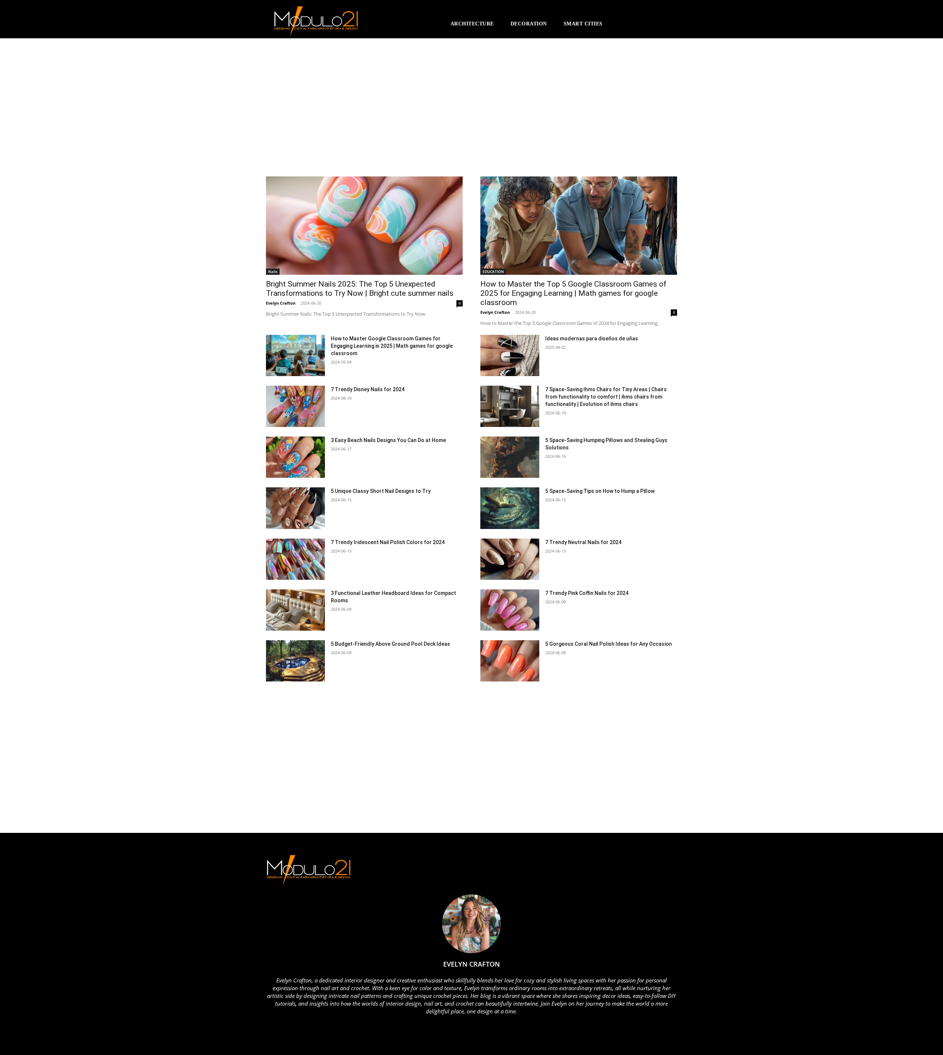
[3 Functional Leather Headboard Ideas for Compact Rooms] (295, 610)
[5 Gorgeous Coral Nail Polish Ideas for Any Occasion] (509, 660)
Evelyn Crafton (280, 303)
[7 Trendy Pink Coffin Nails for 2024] (509, 610)
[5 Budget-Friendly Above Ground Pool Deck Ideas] (295, 660)
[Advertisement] (330, 111)
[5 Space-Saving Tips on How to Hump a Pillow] (509, 508)
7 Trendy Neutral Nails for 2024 (583, 542)
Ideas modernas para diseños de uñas (591, 338)
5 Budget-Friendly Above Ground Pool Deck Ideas (390, 644)
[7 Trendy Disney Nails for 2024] (295, 406)
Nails (272, 271)
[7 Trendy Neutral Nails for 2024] (509, 559)
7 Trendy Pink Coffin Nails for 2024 (586, 593)
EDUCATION (493, 271)
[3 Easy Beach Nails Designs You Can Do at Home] (295, 457)
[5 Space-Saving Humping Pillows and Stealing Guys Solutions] (509, 457)
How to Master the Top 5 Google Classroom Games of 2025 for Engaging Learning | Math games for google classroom (573, 293)
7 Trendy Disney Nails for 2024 (367, 389)
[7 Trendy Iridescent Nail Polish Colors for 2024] (295, 559)
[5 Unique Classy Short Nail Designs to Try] (295, 508)
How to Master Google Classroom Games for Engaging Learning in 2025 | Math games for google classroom (392, 346)
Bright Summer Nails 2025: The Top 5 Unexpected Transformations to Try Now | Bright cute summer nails (359, 289)
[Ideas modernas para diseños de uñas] (509, 355)
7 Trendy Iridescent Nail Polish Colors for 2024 (388, 542)
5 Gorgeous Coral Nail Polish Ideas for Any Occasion (608, 644)
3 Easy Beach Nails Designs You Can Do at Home (388, 440)
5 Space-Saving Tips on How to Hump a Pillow (600, 491)
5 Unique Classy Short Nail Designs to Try (381, 491)
